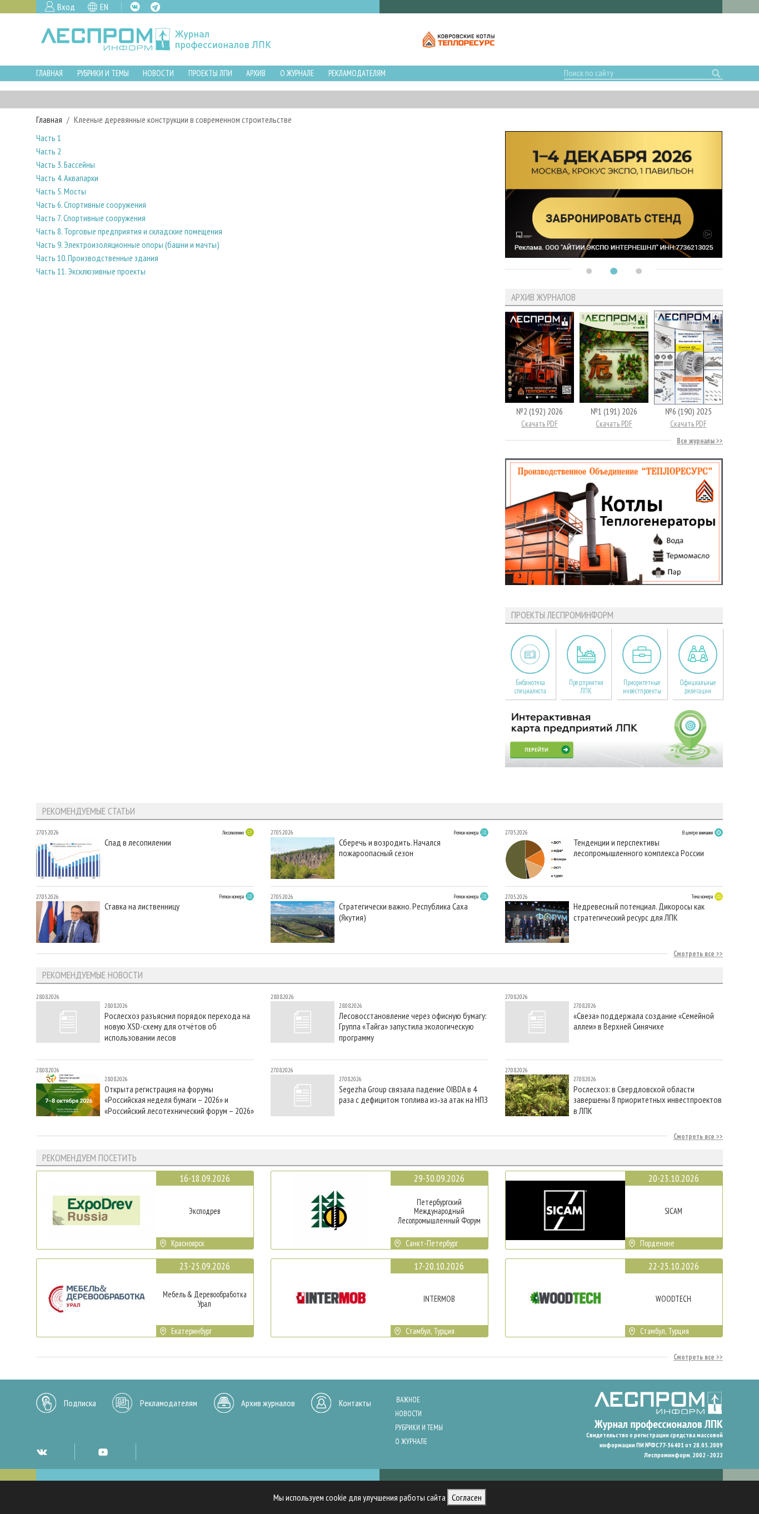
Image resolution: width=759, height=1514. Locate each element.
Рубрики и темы (103, 73)
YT (102, 1451)
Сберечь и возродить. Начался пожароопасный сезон (390, 847)
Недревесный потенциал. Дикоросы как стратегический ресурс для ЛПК (639, 911)
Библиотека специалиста (530, 687)
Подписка (80, 1402)
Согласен (467, 1497)
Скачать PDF (539, 423)
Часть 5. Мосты (61, 191)
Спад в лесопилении (137, 842)
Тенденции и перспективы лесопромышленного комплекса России (638, 847)
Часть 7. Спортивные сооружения (91, 217)
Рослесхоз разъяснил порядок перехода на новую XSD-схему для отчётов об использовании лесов (177, 1026)
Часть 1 (48, 137)
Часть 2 (48, 151)
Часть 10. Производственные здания (97, 257)
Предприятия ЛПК (586, 687)
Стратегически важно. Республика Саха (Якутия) (403, 911)
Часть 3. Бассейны (65, 164)
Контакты (355, 1402)
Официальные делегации (698, 687)
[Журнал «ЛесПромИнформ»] (164, 39)
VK (135, 7)
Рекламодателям (357, 73)
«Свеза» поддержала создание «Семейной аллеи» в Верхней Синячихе (643, 1021)
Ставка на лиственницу (141, 906)
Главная (49, 73)
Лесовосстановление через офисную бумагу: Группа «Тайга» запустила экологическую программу (413, 1026)
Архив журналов (268, 1402)
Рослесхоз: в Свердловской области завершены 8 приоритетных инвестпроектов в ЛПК (647, 1100)
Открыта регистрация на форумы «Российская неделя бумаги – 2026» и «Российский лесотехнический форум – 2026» (179, 1100)
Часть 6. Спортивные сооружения (91, 204)
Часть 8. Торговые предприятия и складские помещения (129, 231)
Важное (408, 1400)
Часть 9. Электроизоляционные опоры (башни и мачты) (127, 244)
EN (104, 6)
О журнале (297, 73)
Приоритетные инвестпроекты (642, 687)
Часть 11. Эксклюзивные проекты (91, 271)
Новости (158, 73)
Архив (256, 73)
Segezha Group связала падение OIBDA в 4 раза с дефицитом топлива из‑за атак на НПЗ (413, 1094)
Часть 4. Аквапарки (67, 177)
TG (155, 7)
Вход (66, 6)
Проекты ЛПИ (210, 73)
